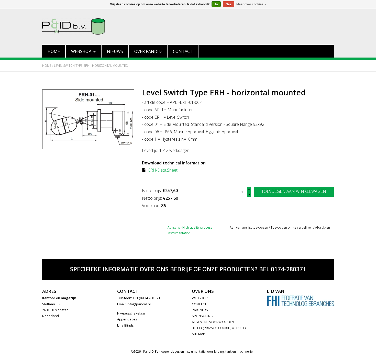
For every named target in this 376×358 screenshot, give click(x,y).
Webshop (81, 51)
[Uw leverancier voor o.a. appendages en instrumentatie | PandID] (188, 26)
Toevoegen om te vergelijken (292, 227)
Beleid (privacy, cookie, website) (219, 328)
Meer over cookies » (251, 4)
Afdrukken (322, 227)
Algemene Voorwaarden (213, 322)
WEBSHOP (200, 298)
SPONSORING (202, 316)
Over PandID (148, 51)
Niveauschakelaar (131, 313)
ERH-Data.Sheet (163, 170)
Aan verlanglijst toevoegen (249, 227)
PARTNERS (200, 310)
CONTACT (199, 304)
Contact (183, 51)
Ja (216, 4)
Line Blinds (125, 325)
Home (54, 51)
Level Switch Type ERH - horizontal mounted (91, 65)
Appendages (127, 319)
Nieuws (115, 51)
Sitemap (198, 333)
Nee (228, 4)
